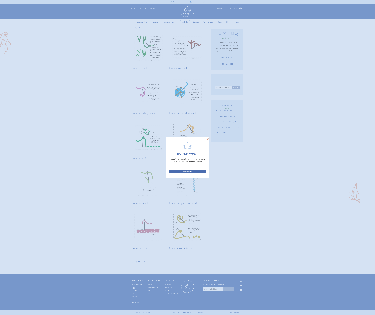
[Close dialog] (208, 139)
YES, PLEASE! (187, 171)
